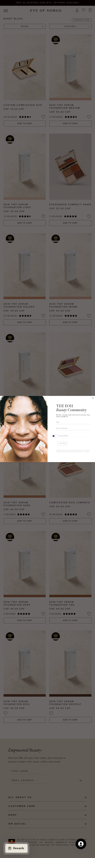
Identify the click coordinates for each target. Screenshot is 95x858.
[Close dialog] (93, 398)
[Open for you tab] (81, 844)
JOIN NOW (62, 443)
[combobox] (54, 435)
